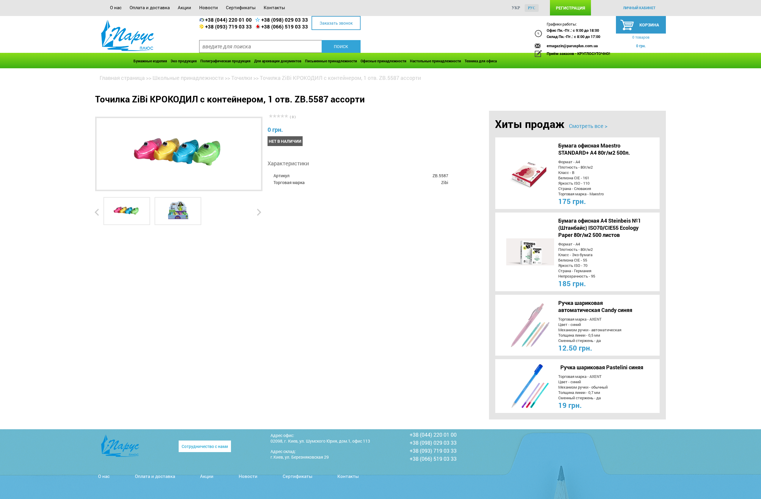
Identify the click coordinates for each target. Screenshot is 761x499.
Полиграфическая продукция (225, 60)
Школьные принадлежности (188, 77)
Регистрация (570, 8)
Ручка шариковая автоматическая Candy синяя (595, 306)
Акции (184, 7)
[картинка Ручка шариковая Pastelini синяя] (519, 386)
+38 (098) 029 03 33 (284, 19)
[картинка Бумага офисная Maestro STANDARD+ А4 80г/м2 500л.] (519, 173)
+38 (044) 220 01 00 (228, 19)
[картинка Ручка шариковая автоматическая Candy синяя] (519, 325)
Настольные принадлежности (435, 60)
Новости (208, 7)
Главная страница (122, 77)
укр (516, 8)
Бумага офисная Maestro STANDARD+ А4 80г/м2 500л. (594, 149)
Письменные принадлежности (331, 60)
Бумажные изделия (150, 60)
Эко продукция (184, 60)
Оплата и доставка (150, 7)
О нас (116, 7)
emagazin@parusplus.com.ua (572, 45)
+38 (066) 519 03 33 (284, 26)
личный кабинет (639, 7)
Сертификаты (241, 7)
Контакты (274, 7)
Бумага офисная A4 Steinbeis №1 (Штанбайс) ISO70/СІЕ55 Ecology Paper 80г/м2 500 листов (599, 227)
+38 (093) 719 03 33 (228, 26)
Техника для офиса (481, 60)
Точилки (241, 77)
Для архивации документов (277, 60)
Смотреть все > (588, 125)
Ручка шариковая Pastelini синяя (601, 367)
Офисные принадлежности (383, 60)
